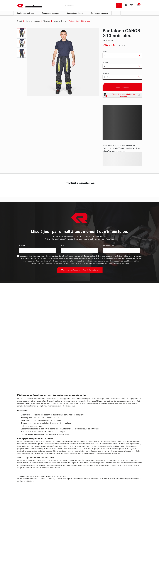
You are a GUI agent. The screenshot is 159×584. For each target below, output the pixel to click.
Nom (62, 245)
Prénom (22, 245)
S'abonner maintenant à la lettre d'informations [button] (79, 270)
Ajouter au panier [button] (122, 87)
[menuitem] (26, 13)
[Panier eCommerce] (131, 5)
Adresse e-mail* (109, 245)
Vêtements (46, 21)
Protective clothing (60, 21)
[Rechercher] (119, 5)
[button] (122, 95)
